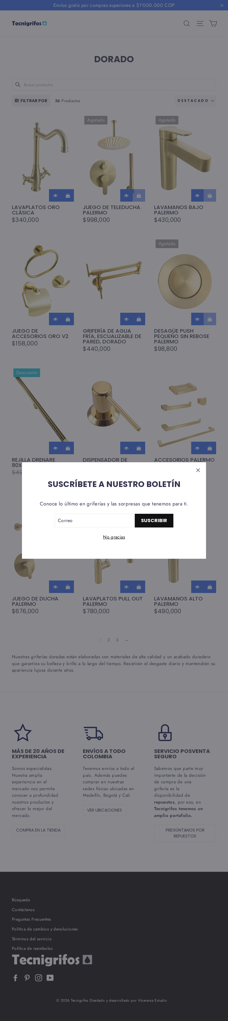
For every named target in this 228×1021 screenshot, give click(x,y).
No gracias (114, 537)
